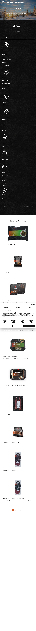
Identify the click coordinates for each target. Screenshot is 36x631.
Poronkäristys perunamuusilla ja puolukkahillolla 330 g (15, 385)
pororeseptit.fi (31, 206)
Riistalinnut (4, 102)
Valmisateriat (5, 64)
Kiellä (7, 325)
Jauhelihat (4, 60)
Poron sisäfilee (6, 414)
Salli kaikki (29, 325)
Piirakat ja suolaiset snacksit (6, 175)
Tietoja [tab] (30, 307)
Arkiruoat (3, 143)
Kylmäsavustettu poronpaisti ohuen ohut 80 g (14, 498)
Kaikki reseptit (6, 206)
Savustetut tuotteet (6, 56)
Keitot (3, 177)
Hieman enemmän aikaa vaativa (7, 161)
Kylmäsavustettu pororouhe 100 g (11, 442)
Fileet (4, 104)
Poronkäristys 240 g (7, 272)
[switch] (13, 322)
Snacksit (4, 57)
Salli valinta (18, 325)
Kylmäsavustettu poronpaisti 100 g (11, 470)
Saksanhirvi (4, 78)
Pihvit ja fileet (4, 185)
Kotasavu (4, 119)
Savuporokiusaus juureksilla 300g (11, 356)
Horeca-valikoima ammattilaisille (18, 123)
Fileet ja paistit (5, 54)
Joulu (3, 148)
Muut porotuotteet (6, 65)
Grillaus (3, 146)
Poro (3, 50)
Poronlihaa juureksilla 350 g (9, 244)
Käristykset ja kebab (6, 52)
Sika (3, 201)
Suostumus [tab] (6, 307)
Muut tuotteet (5, 117)
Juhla (3, 144)
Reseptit (5, 130)
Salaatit (3, 182)
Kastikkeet (4, 183)
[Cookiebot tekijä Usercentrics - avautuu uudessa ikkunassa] (31, 304)
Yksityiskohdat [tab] (18, 307)
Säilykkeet (5, 62)
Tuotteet (5, 37)
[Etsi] (23, 2)
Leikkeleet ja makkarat (7, 59)
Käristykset (4, 172)
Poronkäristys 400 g (7, 328)
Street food (4, 174)
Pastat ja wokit (4, 179)
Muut (3, 197)
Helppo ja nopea (5, 159)
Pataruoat (3, 180)
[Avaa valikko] (35, 2)
